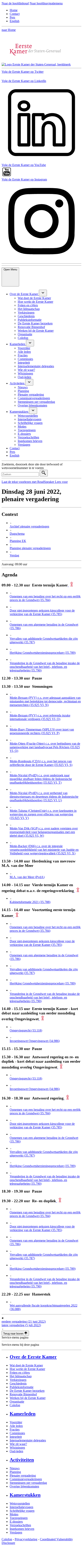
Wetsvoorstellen (20, 1503)
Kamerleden (22, 1413)
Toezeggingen (19, 1518)
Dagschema (17, 533)
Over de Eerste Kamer (33, 1356)
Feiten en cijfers (20, 1372)
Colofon (15, 1405)
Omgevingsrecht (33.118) (26, 1030)
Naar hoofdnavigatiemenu (46, 3)
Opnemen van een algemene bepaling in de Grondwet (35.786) (44, 626)
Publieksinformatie (21, 1387)
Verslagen (16, 1532)
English (14, 21)
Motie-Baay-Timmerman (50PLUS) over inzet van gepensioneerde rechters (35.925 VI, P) (42, 731)
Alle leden (16, 1426)
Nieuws (15, 1468)
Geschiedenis (18, 1383)
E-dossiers (16, 1521)
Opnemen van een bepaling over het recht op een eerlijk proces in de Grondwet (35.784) (45, 598)
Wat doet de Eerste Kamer (26, 1365)
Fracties (15, 1429)
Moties (14, 1514)
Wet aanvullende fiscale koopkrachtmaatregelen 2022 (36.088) (43, 1307)
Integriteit (16, 1436)
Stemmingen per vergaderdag (28, 1482)
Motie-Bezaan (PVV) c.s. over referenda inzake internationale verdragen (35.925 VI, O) (40, 717)
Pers (12, 17)
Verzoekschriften (20, 1525)
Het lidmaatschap (21, 1376)
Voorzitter (16, 1422)
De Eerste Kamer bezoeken (27, 1390)
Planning (15, 1472)
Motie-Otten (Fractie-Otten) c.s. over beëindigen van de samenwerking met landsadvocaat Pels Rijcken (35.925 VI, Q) (45, 747)
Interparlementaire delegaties (28, 1440)
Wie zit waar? (18, 1444)
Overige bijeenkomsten (24, 1486)
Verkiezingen (18, 1380)
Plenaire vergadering (23, 1475)
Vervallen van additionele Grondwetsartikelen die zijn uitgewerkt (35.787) (44, 640)
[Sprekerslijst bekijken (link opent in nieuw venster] (71, 585)
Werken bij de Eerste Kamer (28, 1398)
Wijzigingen (17, 1447)
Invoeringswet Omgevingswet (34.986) (35, 1041)
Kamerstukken (25, 1495)
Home (14, 10)
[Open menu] (43, 293)
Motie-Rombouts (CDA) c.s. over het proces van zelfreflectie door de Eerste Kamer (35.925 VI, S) (41, 763)
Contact (15, 13)
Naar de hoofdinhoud (15, 3)
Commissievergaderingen (26, 1479)
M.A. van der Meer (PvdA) (27, 877)
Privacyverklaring (26, 1539)
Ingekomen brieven (22, 1528)
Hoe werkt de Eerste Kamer (27, 1369)
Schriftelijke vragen (22, 1510)
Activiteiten (22, 1459)
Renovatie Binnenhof (23, 1394)
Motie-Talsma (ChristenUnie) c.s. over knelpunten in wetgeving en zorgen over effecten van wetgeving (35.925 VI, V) (43, 814)
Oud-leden (16, 1451)
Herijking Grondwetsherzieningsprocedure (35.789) (43, 652)
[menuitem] (24, 294)
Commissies (17, 1433)
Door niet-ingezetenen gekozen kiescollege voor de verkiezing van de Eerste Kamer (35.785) (42, 612)
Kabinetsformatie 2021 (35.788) (30, 902)
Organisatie (17, 1401)
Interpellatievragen (21, 1507)
